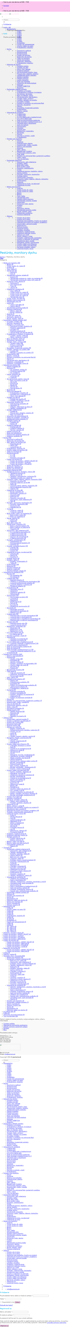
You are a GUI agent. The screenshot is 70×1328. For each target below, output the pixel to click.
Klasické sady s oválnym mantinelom (24, 620)
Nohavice (14, 283)
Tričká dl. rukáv (16, 512)
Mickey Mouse (16, 817)
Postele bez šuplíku (18, 399)
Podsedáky (21, 43)
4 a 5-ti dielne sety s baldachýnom (29, 117)
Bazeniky (20, 88)
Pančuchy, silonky (23, 208)
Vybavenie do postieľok (15, 112)
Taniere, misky (16, 343)
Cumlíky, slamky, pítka (19, 335)
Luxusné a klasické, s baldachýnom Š (24, 643)
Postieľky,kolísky (23, 66)
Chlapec (14, 554)
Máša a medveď (17, 823)
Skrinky (14, 386)
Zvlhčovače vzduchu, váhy (26, 153)
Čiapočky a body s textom (20, 871)
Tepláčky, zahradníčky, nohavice (23, 476)
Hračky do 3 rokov (23, 218)
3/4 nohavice (16, 284)
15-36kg (19, 41)
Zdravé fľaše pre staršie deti (21, 332)
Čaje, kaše (20, 154)
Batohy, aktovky (16, 840)
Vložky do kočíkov (23, 60)
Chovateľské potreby (15, 844)
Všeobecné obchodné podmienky (15, 1025)
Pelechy (14, 846)
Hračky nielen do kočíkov (17, 450)
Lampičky (14, 376)
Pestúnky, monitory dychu (13, 933)
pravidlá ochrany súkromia (56, 1322)
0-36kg (19, 35)
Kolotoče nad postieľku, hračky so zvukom (32, 221)
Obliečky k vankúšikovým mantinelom (25, 581)
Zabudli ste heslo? (6, 1305)
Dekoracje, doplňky (15, 402)
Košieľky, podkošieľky (18, 561)
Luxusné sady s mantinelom (21, 617)
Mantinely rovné (17, 609)
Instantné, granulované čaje (21, 674)
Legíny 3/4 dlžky (17, 305)
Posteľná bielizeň (23, 71)
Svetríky (20, 188)
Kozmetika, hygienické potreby (28, 108)
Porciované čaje (16, 676)
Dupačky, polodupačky (25, 168)
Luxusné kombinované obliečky (22, 583)
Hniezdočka (12, 653)
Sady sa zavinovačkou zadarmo (28, 120)
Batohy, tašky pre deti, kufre (18, 843)
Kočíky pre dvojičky (15, 468)
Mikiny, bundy (16, 475)
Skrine (13, 382)
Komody (14, 383)
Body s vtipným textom (19, 526)
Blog (5, 1030)
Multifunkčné (15, 602)
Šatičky (13, 520)
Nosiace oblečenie (23, 214)
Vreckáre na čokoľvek (19, 639)
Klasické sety (15, 444)
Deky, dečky (21, 149)
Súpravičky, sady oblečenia (21, 499)
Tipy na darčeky (23, 159)
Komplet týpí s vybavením (20, 394)
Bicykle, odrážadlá (17, 762)
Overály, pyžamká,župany (17, 546)
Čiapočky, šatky (16, 858)
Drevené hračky (22, 228)
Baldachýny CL (16, 631)
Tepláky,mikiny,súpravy (25, 199)
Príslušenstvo (21, 137)
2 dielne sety (21, 114)
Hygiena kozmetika (18, 693)
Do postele (15, 373)
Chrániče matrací (17, 371)
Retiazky (14, 714)
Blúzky (19, 193)
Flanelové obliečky (17, 586)
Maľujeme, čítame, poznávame (28, 242)
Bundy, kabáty (16, 312)
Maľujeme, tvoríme (17, 773)
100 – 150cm (11, 926)
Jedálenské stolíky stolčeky (26, 75)
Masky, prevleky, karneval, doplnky (23, 793)
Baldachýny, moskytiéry (25, 131)
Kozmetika (14, 660)
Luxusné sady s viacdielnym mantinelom (25, 619)
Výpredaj (7, 847)
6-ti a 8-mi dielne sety (24, 119)
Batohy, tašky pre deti (15, 841)
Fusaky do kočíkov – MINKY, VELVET (23, 461)
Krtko (13, 815)
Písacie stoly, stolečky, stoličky (27, 74)
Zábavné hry (21, 225)
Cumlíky (14, 351)
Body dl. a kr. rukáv (18, 857)
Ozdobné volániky (17, 592)
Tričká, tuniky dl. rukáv (25, 190)
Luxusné (14, 598)
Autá (12, 747)
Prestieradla (15, 427)
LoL (12, 829)
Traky (13, 286)
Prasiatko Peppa (17, 827)
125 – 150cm (11, 931)
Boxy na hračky (16, 414)
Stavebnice (15, 752)
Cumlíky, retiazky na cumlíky (27, 100)
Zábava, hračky (13, 905)
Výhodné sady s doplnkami (26, 123)
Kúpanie (20, 148)
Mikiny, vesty (15, 311)
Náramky (14, 713)
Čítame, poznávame (18, 741)
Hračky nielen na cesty (25, 46)
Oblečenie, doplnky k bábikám (22, 775)
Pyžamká (14, 549)
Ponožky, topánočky (19, 504)
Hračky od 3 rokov (23, 219)
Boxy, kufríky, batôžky (19, 765)
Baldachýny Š (16, 629)
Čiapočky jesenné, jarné (20, 482)
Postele (13, 411)
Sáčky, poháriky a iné (19, 337)
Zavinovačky (21, 126)
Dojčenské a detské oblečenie (18, 849)
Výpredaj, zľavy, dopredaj (14, 956)
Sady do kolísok (22, 125)
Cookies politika (9, 1023)
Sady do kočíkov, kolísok (19, 888)
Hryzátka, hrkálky (23, 102)
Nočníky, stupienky (24, 105)
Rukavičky (14, 864)
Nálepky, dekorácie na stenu (21, 407)
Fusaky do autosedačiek (25, 44)
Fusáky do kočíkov (23, 55)
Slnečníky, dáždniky (24, 61)
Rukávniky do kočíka (24, 57)
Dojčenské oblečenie (14, 160)
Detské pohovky (23, 78)
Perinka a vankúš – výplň (16, 636)
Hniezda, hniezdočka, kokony (21, 889)
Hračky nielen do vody (19, 665)
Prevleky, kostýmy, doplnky (20, 803)
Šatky (13, 484)
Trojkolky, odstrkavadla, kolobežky (29, 238)
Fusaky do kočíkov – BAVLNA (14, 939)
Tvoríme (14, 739)
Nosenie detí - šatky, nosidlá (27, 145)
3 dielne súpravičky (18, 535)
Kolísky (13, 424)
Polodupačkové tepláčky (20, 543)
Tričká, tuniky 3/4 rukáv (19, 294)
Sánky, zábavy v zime (24, 236)
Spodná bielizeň (13, 567)
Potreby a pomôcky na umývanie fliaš (30, 103)
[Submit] (4, 1062)
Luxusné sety (15, 447)
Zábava (9, 216)
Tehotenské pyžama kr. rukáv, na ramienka (26, 278)
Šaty (12, 274)
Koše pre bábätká (23, 81)
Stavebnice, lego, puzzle (25, 241)
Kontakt (6, 6)
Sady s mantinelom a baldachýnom (23, 886)
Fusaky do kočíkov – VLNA (20, 462)
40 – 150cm (11, 928)
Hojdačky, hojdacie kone (25, 231)
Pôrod (19, 140)
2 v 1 (12, 455)
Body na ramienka (17, 516)
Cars (12, 818)
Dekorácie (14, 594)
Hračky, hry (15, 731)
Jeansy (13, 287)
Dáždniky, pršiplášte (15, 362)
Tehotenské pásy (23, 197)
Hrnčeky (14, 329)
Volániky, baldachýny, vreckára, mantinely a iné (28, 881)
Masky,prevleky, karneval (20, 758)
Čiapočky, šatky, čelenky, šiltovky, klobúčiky (32, 179)
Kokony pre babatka (24, 146)
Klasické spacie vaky (18, 623)
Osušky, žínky (16, 659)
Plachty (19, 134)
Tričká (19, 170)
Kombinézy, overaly (18, 493)
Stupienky (14, 666)
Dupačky (14, 544)
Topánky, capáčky (17, 874)
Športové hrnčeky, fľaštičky (21, 326)
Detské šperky (13, 710)
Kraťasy (19, 205)
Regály (13, 385)
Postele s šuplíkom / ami (19, 400)
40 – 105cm (11, 929)
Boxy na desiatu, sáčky (25, 95)
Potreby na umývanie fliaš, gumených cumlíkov (33, 156)
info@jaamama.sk (9, 1054)
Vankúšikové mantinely (19, 611)
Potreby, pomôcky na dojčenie (22, 694)
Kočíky (9, 49)
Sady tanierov (16, 346)
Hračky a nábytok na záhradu (28, 239)
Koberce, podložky (14, 436)
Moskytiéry (15, 628)
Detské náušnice (17, 711)
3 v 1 (12, 456)
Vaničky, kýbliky (16, 662)
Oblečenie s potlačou (24, 213)
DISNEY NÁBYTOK (23, 86)
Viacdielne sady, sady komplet (21, 883)
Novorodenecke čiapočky (20, 487)
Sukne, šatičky (22, 173)
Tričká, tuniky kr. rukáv (25, 191)
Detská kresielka (23, 77)
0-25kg (19, 33)
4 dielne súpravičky (18, 538)
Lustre (13, 377)
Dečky (13, 445)
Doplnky (14, 557)
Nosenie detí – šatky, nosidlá (18, 702)
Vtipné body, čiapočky (25, 177)
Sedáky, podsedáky (18, 408)
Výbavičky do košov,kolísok (26, 83)
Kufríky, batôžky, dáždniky (20, 772)
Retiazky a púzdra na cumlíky (21, 352)
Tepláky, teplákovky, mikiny (21, 875)
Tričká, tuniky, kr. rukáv (16, 266)
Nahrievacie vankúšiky (19, 404)
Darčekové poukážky (15, 708)
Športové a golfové (24, 50)
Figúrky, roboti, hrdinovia (20, 769)
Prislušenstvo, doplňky (19, 393)
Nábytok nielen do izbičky (17, 900)
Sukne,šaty (21, 202)
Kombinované (22, 52)
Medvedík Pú (15, 821)
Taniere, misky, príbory (25, 98)
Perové (13, 603)
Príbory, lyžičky (17, 345)
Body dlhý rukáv (23, 165)
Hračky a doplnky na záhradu (22, 792)
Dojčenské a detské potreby (17, 89)
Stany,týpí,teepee (14, 391)
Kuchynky (14, 782)
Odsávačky (15, 696)
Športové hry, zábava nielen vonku (23, 761)
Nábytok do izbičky (14, 64)
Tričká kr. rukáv (16, 510)
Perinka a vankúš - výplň (26, 136)
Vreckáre (20, 128)
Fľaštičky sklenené (17, 328)
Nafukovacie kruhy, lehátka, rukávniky (24, 730)
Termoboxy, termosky (24, 94)
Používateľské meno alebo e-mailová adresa (16, 1296)
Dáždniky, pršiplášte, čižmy (17, 363)
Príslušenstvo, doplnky (25, 47)
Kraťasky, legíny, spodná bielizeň (23, 860)
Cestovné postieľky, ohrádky (18, 417)
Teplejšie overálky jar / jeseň (21, 478)
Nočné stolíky (16, 388)
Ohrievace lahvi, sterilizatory (27, 97)
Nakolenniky (15, 507)
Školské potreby (13, 837)
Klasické (14, 600)
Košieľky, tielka (22, 163)
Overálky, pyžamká (18, 866)
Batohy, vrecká (22, 111)
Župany (14, 277)
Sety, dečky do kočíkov (16, 442)
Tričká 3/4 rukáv (13, 315)
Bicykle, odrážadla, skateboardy (22, 795)
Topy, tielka (21, 196)
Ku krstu (14, 605)
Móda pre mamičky (14, 187)
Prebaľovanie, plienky (25, 143)
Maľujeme (14, 742)
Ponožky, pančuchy (18, 868)
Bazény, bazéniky (17, 728)
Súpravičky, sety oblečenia (26, 162)
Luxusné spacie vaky (18, 625)
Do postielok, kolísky (18, 369)
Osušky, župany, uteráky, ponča (22, 736)
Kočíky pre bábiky (17, 779)
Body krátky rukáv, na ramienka (19, 513)
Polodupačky (16, 541)
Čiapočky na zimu (18, 481)
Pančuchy (15, 506)
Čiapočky (15, 495)
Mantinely (20, 132)
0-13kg (19, 30)
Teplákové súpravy (17, 473)
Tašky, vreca (21, 157)
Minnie (13, 826)
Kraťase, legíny (22, 176)
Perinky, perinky (17, 430)
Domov (2, 257)
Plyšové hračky (22, 227)
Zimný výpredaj (13, 903)
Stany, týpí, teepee (23, 69)
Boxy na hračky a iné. (18, 380)
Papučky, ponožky (17, 498)
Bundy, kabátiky (17, 492)
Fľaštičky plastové (17, 331)
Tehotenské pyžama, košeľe (27, 201)
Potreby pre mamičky (14, 139)
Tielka (13, 563)
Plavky (13, 735)
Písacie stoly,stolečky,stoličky (18, 434)
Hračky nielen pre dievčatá (26, 245)
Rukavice (20, 182)
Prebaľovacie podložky (19, 682)
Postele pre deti (22, 67)
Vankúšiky (14, 405)
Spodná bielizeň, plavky (16, 571)
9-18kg (19, 37)
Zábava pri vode (23, 235)
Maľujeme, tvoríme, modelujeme (22, 755)
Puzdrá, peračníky (17, 838)
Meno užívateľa (6, 1312)
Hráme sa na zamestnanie (20, 748)
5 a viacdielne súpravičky (20, 532)
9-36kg (19, 40)
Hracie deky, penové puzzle (27, 224)
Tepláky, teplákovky (18, 852)
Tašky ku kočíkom (23, 58)
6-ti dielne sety (16, 634)
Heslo (2, 1299)
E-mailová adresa (6, 1315)
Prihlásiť (17, 1302)
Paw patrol (15, 824)
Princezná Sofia (16, 832)
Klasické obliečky (17, 580)
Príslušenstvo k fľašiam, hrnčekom (29, 92)
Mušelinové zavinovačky (19, 606)
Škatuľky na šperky (18, 716)
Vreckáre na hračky (18, 640)
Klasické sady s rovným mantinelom (24, 615)
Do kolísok (14, 577)
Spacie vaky (21, 129)
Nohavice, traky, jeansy (25, 204)
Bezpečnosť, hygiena (24, 151)
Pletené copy (15, 612)
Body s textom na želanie (20, 527)
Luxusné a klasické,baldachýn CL (23, 651)
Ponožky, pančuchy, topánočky (28, 174)
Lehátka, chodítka (23, 230)
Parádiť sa (14, 787)
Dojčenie (20, 142)
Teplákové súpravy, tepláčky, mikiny (30, 171)
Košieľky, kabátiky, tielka (19, 854)
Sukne (13, 272)
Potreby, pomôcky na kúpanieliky (23, 663)
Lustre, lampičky (23, 80)
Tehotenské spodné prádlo (26, 210)
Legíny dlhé (15, 306)
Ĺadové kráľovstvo (17, 820)
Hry (12, 753)
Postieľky (14, 422)
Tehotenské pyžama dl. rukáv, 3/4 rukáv (25, 280)
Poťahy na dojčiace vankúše (21, 697)
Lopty (13, 733)
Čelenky (14, 489)
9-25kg (19, 38)
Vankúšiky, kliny (16, 589)
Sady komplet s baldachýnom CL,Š (29, 122)
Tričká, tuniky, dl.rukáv (16, 298)
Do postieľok (16, 575)
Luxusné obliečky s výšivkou (21, 584)
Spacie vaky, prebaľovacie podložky (24, 891)
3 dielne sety (21, 115)
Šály (12, 501)
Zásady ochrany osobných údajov (15, 1027)
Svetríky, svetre (13, 569)
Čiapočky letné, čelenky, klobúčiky (23, 485)
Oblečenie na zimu (23, 185)
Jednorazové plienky (18, 687)
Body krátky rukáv (23, 166)
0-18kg (19, 32)
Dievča (13, 555)
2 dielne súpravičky (18, 533)
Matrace (20, 85)
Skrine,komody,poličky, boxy (27, 72)
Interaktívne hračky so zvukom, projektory (32, 222)
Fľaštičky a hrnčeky (24, 91)
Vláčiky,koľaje (16, 759)
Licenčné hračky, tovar (25, 248)
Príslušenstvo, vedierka (19, 688)
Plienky (19, 106)
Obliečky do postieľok (19, 878)
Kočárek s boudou (17, 458)
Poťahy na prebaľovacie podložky (23, 685)
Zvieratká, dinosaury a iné (20, 745)
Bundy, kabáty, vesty (24, 211)
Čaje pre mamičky (17, 673)
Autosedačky (11, 29)
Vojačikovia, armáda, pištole (21, 756)
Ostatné (14, 591)
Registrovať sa (4, 1325)
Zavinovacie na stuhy (19, 597)
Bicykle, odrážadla (17, 776)
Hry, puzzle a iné (17, 790)
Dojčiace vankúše (17, 691)
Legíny (19, 207)
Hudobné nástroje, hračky (26, 233)
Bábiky (14, 786)
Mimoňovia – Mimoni (18, 830)
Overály (14, 547)
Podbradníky (21, 109)
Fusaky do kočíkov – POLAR (21, 464)
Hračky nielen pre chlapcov (27, 244)
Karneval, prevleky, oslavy (26, 247)
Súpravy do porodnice (19, 537)
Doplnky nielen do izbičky (20, 789)
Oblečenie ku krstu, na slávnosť (28, 184)
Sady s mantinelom (18, 880)
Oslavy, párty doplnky (19, 801)
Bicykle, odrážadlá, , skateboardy (23, 767)
